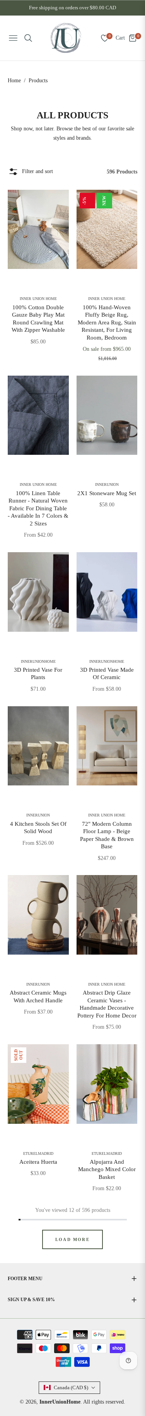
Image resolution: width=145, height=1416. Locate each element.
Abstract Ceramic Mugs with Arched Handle (38, 997)
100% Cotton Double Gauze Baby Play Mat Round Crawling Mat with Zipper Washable (38, 318)
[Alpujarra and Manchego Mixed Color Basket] (107, 1084)
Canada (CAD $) (71, 1387)
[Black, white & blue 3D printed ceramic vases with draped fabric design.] (107, 592)
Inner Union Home (38, 299)
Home (14, 80)
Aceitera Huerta (38, 1162)
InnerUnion (107, 485)
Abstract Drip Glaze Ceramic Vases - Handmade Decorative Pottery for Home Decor (106, 1004)
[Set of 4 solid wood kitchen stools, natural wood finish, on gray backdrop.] (38, 746)
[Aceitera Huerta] (38, 1084)
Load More (72, 1239)
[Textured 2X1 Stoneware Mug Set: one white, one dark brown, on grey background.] (107, 415)
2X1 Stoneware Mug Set (106, 493)
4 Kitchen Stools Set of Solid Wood (38, 828)
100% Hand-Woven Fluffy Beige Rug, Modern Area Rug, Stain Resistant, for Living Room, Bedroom (107, 322)
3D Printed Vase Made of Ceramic (107, 674)
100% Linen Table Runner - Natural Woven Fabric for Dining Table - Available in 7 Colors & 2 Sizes (38, 508)
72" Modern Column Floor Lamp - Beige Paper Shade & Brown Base (107, 835)
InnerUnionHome (38, 662)
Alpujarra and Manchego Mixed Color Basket (107, 1169)
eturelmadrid (38, 1154)
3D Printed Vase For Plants (38, 674)
